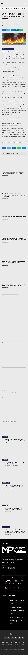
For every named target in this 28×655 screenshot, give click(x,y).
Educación (9, 644)
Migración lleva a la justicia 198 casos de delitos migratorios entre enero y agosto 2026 (14, 284)
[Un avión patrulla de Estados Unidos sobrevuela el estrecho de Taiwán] (14, 208)
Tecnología (17, 646)
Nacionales (5, 436)
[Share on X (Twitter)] (8, 30)
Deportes (15, 644)
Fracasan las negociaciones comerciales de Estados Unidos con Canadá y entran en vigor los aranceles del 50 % (14, 239)
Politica (5, 646)
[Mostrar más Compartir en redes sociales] (25, 30)
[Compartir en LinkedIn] (17, 30)
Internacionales (6, 482)
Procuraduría (14, 142)
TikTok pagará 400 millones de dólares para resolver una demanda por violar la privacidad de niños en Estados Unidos (15, 531)
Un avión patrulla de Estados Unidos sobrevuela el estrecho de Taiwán (14, 509)
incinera (8, 142)
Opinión (11, 646)
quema (20, 142)
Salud (3, 644)
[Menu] (2, 3)
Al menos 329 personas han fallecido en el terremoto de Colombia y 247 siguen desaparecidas (15, 487)
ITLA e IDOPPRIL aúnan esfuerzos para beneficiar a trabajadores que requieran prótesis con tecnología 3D (14, 195)
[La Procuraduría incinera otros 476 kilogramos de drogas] (14, 44)
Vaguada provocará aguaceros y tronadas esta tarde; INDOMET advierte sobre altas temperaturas (13, 262)
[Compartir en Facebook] (4, 30)
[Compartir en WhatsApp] (21, 30)
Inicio (3, 8)
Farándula (22, 644)
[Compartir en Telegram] (13, 30)
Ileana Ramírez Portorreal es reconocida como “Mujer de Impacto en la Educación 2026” (13, 172)
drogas (3, 142)
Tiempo (23, 646)
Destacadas (5, 505)
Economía (21, 642)
